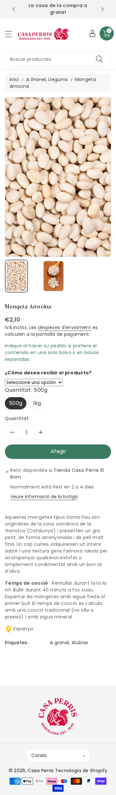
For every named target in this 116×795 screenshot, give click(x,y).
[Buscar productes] (99, 59)
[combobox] (58, 59)
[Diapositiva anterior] (14, 9)
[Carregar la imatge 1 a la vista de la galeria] (16, 276)
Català (38, 755)
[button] (11, 34)
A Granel (36, 79)
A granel (59, 642)
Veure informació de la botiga (44, 496)
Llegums (58, 79)
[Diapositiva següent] (102, 9)
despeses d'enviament (64, 327)
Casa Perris (40, 770)
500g (15, 403)
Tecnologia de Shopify (81, 770)
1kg (37, 403)
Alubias (80, 642)
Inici (14, 79)
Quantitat (17, 418)
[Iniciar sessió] (92, 33)
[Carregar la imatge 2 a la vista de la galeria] (53, 276)
